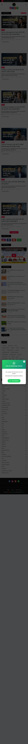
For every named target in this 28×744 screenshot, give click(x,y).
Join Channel (14, 380)
